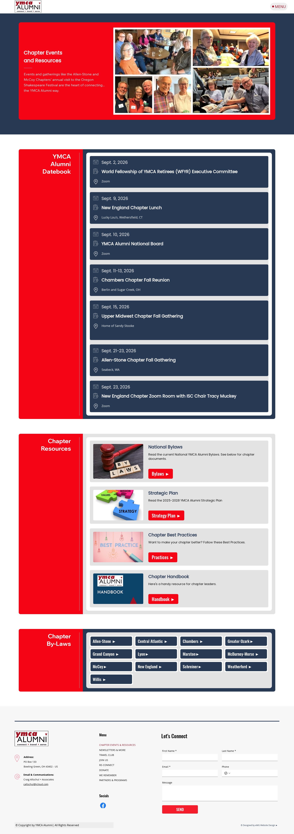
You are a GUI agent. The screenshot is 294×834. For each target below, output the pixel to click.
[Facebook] (103, 805)
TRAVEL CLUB (106, 755)
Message (167, 782)
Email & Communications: (38, 774)
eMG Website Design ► (266, 825)
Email (166, 766)
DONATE (104, 770)
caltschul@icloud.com (35, 784)
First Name (169, 750)
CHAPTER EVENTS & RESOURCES (117, 745)
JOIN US (103, 760)
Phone (225, 766)
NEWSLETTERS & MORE (112, 750)
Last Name (229, 750)
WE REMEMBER (108, 775)
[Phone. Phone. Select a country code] (227, 773)
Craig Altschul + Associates (38, 779)
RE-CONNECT (106, 765)
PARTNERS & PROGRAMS (113, 780)
